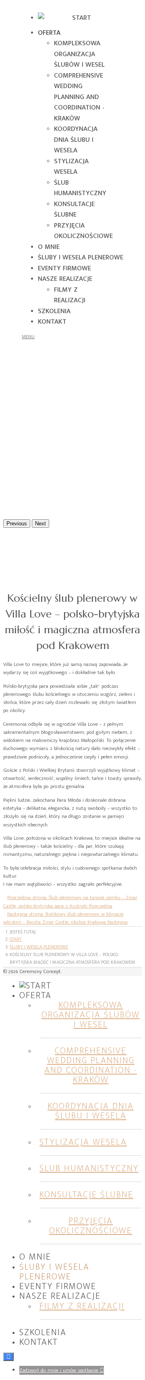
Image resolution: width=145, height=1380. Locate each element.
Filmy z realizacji (69, 295)
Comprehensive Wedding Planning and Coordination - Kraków (79, 97)
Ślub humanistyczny (80, 188)
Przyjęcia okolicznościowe (83, 231)
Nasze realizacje (65, 278)
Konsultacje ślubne (74, 209)
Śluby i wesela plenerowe (80, 257)
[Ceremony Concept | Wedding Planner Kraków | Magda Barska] (78, 17)
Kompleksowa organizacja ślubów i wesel (79, 54)
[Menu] (30, 336)
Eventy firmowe (64, 268)
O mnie (49, 247)
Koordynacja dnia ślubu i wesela (75, 139)
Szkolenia (54, 311)
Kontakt (52, 321)
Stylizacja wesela (71, 167)
